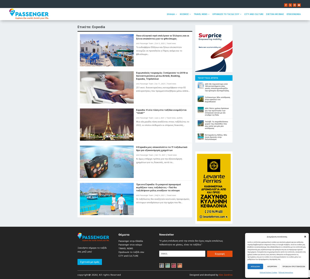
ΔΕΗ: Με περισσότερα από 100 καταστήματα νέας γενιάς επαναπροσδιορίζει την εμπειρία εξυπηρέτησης (217, 87)
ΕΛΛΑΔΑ (171, 14)
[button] (305, 236)
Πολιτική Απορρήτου (286, 272)
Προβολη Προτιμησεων (294, 266)
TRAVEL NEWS (200, 14)
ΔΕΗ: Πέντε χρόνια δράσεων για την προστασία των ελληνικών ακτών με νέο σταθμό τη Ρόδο (217, 111)
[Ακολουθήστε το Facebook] (286, 5)
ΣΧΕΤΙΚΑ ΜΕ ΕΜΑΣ (275, 14)
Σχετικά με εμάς (89, 262)
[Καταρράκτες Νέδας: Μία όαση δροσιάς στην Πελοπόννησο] (201, 137)
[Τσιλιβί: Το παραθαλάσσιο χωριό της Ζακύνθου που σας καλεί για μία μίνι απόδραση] (201, 123)
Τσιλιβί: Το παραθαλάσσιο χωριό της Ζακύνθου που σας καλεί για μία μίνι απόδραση (216, 124)
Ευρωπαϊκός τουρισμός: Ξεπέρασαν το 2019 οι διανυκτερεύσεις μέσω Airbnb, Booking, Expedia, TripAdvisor (162, 76)
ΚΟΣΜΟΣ (184, 14)
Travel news (171, 43)
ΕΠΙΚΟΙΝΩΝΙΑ (294, 14)
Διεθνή (179, 118)
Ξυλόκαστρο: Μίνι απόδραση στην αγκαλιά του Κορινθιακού (217, 99)
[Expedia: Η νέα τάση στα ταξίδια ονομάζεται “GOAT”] (107, 124)
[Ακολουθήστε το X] (290, 5)
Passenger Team (146, 43)
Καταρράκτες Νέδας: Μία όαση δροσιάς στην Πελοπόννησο (216, 137)
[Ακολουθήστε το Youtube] (299, 5)
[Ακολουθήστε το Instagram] (294, 5)
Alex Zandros (225, 274)
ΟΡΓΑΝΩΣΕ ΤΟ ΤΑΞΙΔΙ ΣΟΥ (225, 14)
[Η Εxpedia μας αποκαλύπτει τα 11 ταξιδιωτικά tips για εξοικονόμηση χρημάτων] (107, 162)
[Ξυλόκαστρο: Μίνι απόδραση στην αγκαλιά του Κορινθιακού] (201, 99)
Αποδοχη (255, 266)
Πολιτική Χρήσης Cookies (268, 272)
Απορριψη (272, 266)
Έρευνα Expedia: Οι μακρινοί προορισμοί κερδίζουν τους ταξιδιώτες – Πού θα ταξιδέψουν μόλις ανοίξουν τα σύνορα (158, 187)
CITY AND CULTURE (253, 14)
